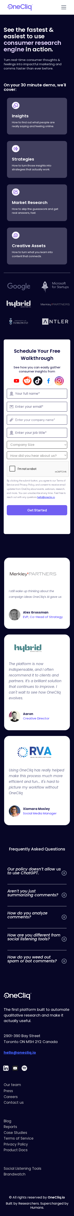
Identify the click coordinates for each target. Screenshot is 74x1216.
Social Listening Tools (22, 1168)
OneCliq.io (56, 1197)
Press (8, 1090)
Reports (10, 1126)
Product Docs (16, 1150)
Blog (7, 1121)
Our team (12, 1084)
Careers (11, 1096)
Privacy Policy (16, 1144)
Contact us (14, 1102)
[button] (65, 7)
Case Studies (15, 1132)
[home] (18, 7)
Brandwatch (14, 1174)
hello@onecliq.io (46, 497)
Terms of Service (19, 1138)
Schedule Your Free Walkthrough (37, 355)
